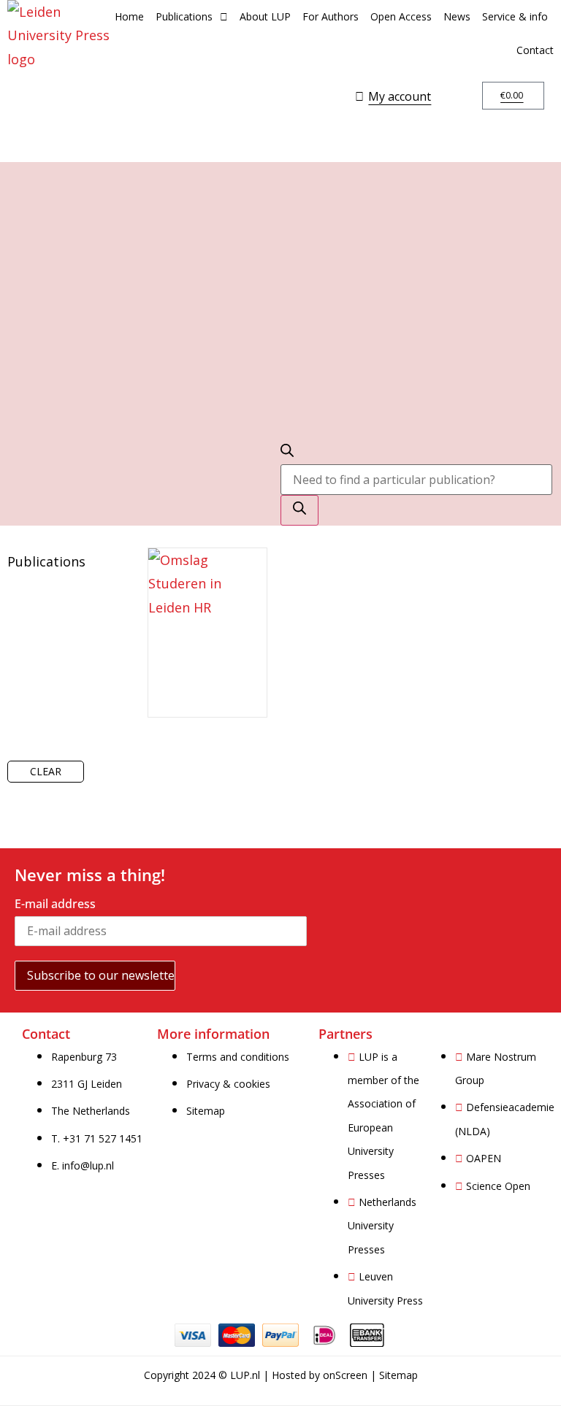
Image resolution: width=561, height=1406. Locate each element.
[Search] (299, 510)
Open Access (401, 16)
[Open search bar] (287, 452)
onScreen (345, 1375)
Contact (535, 50)
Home (129, 16)
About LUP (265, 16)
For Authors (330, 16)
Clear (45, 771)
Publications (184, 16)
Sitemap (398, 1375)
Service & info (515, 16)
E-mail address (55, 904)
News (456, 16)
